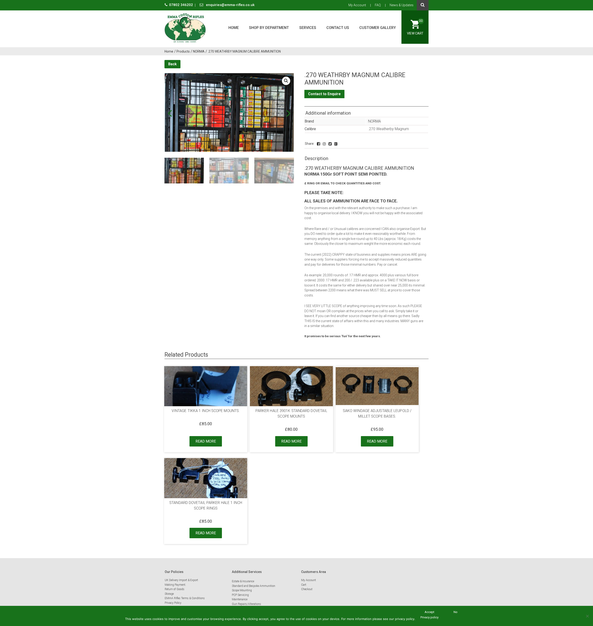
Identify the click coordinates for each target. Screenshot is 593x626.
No (455, 612)
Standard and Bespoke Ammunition (253, 586)
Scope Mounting (242, 590)
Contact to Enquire (324, 94)
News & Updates (401, 5)
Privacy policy (429, 617)
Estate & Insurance (243, 581)
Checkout (306, 589)
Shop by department (269, 27)
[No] (587, 616)
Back (172, 64)
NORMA (374, 121)
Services (307, 27)
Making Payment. (175, 584)
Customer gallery (377, 27)
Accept (429, 612)
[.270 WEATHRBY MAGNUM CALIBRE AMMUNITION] (318, 144)
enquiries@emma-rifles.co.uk (230, 5)
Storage (169, 593)
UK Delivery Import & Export (181, 580)
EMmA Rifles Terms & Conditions (185, 598)
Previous (169, 113)
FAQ (378, 5)
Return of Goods (174, 589)
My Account (357, 5)
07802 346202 (181, 5)
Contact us (337, 27)
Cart (303, 584)
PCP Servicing (240, 595)
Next (288, 113)
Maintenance (239, 599)
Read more (206, 441)
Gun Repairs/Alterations (246, 604)
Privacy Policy (173, 602)
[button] (286, 81)
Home (233, 27)
